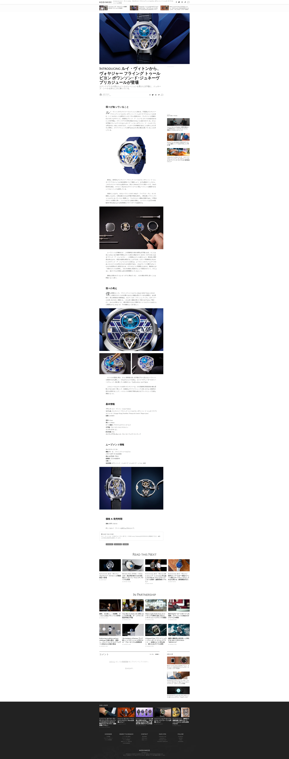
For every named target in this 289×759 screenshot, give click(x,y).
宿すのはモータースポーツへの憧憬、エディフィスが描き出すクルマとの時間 (178, 615)
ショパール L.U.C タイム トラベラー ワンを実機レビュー (162, 720)
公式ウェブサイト (126, 528)
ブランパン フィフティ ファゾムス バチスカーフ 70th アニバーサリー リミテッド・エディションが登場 (178, 682)
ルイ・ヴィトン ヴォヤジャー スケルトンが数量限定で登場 (110, 575)
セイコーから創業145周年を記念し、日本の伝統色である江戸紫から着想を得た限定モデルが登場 (144, 721)
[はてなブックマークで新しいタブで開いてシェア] (182, 2)
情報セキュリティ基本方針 (126, 741)
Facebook (180, 736)
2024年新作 (125, 544)
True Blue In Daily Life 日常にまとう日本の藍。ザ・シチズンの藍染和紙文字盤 (133, 615)
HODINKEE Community (162, 741)
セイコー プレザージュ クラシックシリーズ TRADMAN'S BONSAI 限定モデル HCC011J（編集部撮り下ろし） (107, 722)
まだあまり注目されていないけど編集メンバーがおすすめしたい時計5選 (178, 144)
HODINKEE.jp (163, 738)
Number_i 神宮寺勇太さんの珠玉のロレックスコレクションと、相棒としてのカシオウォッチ (178, 129)
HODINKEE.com (162, 736)
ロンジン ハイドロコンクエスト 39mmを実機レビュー (126, 720)
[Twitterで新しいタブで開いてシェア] (179, 2)
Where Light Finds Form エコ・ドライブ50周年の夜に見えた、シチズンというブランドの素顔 (155, 615)
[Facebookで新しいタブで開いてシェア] (176, 2)
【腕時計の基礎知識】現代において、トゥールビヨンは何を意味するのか (181, 721)
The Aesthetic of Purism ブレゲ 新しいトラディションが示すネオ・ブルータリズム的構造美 (132, 640)
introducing (109, 544)
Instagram (180, 741)
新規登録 (125, 662)
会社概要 (108, 736)
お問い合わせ (144, 738)
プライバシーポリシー (108, 738)
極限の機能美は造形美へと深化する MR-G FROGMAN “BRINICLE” (178, 640)
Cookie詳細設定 (126, 743)
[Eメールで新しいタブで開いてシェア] (185, 2)
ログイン (112, 662)
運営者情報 (144, 736)
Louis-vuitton (118, 544)
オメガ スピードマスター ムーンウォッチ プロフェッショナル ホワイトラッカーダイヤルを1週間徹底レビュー (178, 159)
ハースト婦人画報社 (126, 736)
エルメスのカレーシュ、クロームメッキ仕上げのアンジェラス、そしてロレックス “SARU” (178, 667)
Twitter (180, 738)
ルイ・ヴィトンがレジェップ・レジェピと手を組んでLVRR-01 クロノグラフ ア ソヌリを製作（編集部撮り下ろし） (155, 577)
